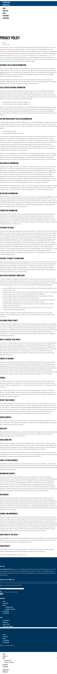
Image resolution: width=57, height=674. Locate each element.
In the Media (6, 611)
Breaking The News (10, 609)
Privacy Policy (6, 624)
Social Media (6, 613)
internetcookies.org (14, 396)
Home (4, 42)
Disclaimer (5, 622)
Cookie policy (6, 620)
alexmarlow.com (11, 49)
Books (4, 605)
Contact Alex (5, 672)
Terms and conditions (8, 626)
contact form (42, 551)
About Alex (5, 603)
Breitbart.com (6, 670)
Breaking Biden (9, 607)
